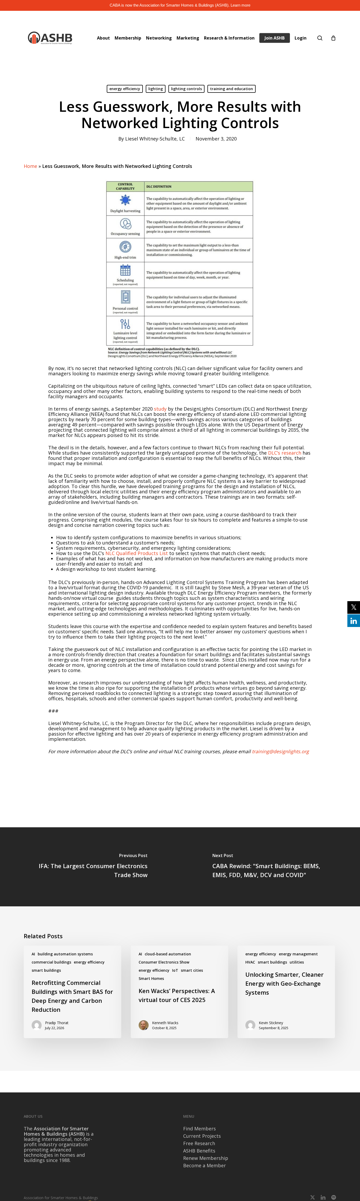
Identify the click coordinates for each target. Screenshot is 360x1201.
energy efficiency (124, 88)
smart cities (192, 970)
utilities (297, 962)
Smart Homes (151, 978)
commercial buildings (51, 962)
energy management (298, 953)
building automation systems (65, 953)
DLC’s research (284, 453)
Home (30, 166)
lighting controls (186, 88)
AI (33, 953)
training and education (231, 88)
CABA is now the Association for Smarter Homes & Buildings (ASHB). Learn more (180, 5)
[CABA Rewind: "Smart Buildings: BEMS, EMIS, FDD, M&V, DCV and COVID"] (270, 866)
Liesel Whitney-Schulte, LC (155, 138)
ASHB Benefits (199, 1150)
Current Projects (202, 1136)
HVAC (250, 962)
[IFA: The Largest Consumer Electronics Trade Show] (90, 866)
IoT (175, 970)
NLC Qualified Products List (136, 553)
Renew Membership (205, 1158)
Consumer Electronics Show (164, 962)
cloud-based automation (168, 953)
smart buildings (46, 970)
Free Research (199, 1143)
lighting (155, 88)
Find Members (199, 1128)
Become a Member (204, 1165)
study (160, 409)
